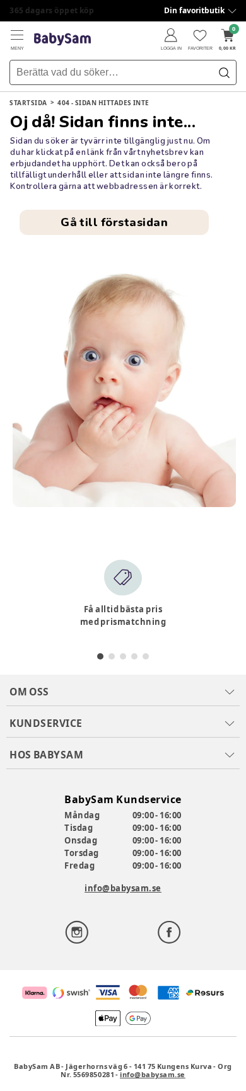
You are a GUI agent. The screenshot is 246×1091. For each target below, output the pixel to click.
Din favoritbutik (194, 10)
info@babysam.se (123, 888)
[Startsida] (62, 39)
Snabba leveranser (47, 10)
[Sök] (224, 72)
